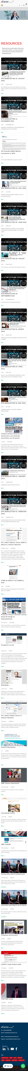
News (11, 1057)
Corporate (14, 1060)
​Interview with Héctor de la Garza (13, 905)
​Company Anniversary (9, 935)
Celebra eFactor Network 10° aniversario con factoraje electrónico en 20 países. (12, 436)
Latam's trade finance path (11, 964)
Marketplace (5, 1057)
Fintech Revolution (8, 747)
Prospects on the (7, 645)
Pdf (2, 93)
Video (2, 1013)
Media (3, 1060)
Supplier (8, 1060)
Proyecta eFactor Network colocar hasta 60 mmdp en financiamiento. (14, 617)
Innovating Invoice (8, 813)
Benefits (20, 1057)
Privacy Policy (23, 1069)
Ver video (3, 887)
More (2, 562)
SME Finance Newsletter (10, 783)
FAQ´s (15, 1057)
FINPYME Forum (7, 999)
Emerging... (5, 685)
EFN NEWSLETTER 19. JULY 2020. (13, 188)
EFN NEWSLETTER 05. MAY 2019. (13, 403)
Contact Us (21, 1060)
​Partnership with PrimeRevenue (13, 874)
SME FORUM (6, 844)
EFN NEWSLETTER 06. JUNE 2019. (14, 222)
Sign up (8, 1066)
